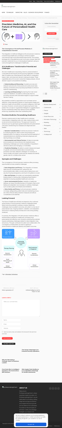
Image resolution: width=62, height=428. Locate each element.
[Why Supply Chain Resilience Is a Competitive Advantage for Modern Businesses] (31, 367)
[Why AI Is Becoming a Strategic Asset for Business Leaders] (51, 57)
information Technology (11, 274)
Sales (25, 12)
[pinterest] (55, 388)
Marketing (19, 12)
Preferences (58, 1)
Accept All (31, 424)
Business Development (35, 12)
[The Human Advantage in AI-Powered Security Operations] (31, 347)
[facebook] (50, 388)
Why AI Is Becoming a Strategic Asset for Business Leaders (10, 361)
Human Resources (52, 116)
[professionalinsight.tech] (8, 6)
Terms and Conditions (49, 1)
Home (30, 1)
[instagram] (58, 388)
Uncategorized (52, 134)
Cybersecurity (6, 353)
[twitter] (53, 388)
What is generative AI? (8, 290)
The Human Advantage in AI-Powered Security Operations (30, 350)
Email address (52, 26)
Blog (34, 1)
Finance (46, 12)
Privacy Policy (40, 1)
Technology (10, 12)
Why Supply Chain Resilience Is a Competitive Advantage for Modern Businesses (30, 371)
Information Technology (7, 21)
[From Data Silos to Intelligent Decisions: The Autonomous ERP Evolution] (11, 367)
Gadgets (52, 113)
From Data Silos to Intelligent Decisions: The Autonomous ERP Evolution (10, 371)
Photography (52, 125)
